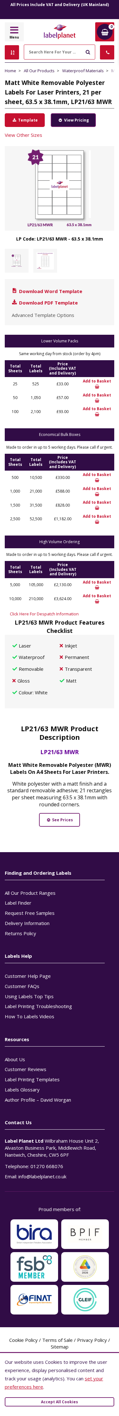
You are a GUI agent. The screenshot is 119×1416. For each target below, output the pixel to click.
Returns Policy (20, 933)
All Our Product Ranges (30, 893)
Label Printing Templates (32, 1079)
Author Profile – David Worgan (38, 1100)
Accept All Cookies (59, 1402)
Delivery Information (27, 923)
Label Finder (18, 903)
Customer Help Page (28, 976)
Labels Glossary (22, 1089)
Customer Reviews (25, 1069)
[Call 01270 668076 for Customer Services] (107, 52)
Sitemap (60, 1346)
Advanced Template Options (43, 315)
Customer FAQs (22, 986)
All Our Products (39, 71)
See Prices (62, 820)
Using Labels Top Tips (29, 996)
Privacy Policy (92, 1340)
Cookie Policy (23, 1340)
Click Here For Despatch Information (44, 614)
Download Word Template (50, 291)
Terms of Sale (57, 1340)
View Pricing (76, 120)
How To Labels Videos (29, 1016)
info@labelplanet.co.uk (42, 1176)
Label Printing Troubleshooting (38, 1006)
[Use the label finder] (12, 52)
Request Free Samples (30, 913)
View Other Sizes (23, 135)
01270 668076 (46, 1166)
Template (27, 120)
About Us (15, 1059)
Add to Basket (97, 381)
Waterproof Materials (83, 71)
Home (10, 71)
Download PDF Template (48, 302)
